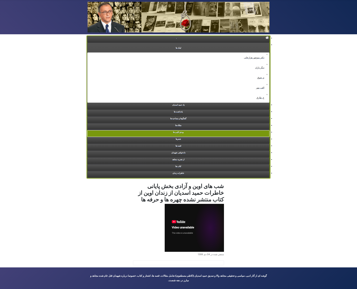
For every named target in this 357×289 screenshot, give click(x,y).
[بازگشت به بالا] (3, 285)
